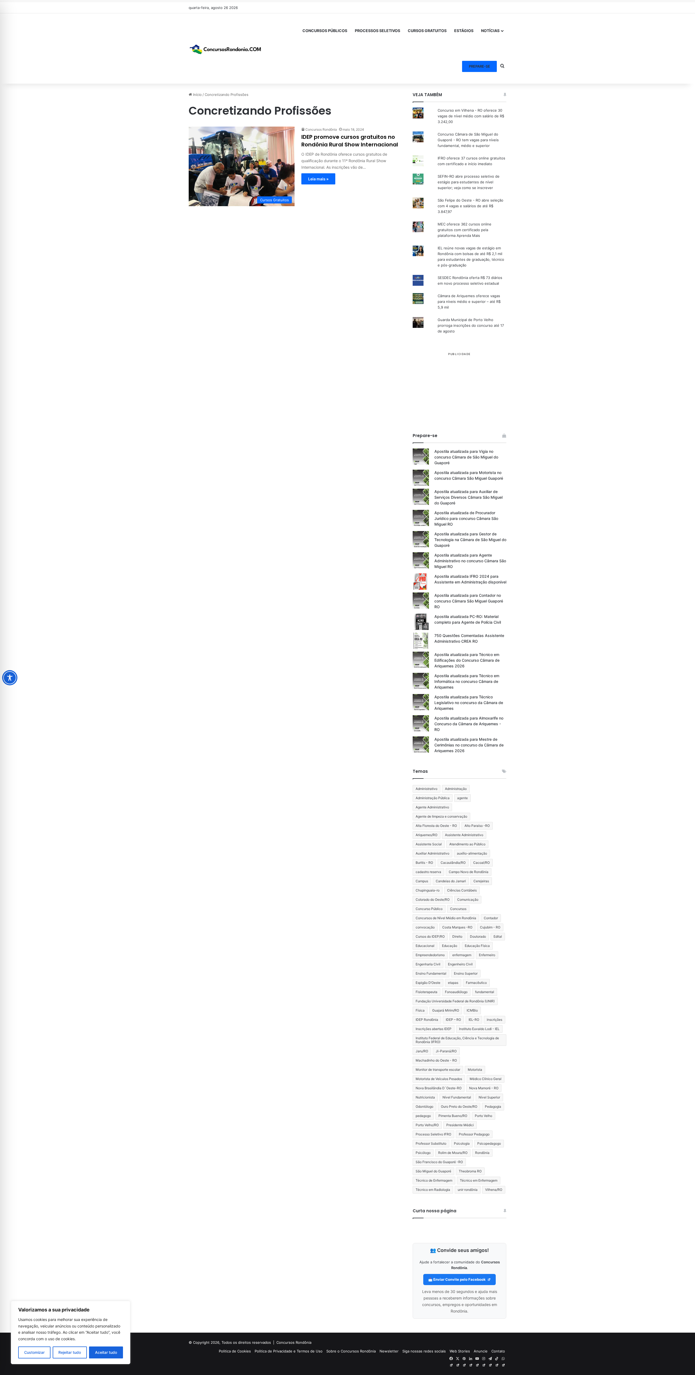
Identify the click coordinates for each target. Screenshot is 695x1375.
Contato (498, 1351)
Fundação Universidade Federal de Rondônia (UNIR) (455, 1001)
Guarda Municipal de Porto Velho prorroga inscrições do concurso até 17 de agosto (471, 325)
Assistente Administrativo (464, 835)
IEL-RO (474, 1020)
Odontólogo (424, 1106)
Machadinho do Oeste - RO (436, 1060)
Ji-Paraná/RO (446, 1051)
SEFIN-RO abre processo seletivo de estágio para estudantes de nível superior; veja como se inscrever (469, 182)
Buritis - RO (424, 863)
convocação (425, 927)
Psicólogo (423, 1153)
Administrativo (426, 789)
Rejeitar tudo (69, 1352)
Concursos (458, 909)
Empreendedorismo (430, 955)
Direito (457, 936)
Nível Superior (489, 1097)
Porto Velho (483, 1116)
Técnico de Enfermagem (434, 1180)
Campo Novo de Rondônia (468, 872)
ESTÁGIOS (463, 30)
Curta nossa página (434, 1211)
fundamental (484, 992)
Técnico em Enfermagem (478, 1180)
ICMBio (472, 1010)
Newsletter (389, 1351)
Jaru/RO (422, 1051)
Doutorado (478, 936)
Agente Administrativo (432, 807)
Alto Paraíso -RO (477, 826)
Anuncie (481, 1351)
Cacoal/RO (481, 863)
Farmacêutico (476, 983)
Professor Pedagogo (474, 1134)
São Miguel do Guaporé (433, 1171)
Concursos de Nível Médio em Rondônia (446, 918)
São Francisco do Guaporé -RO (439, 1162)
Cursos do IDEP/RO (430, 936)
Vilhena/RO (493, 1190)
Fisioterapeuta (426, 992)
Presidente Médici (460, 1125)
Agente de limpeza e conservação (441, 816)
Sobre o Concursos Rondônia (351, 1351)
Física (420, 1010)
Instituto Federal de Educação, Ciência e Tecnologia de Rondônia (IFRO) (457, 1040)
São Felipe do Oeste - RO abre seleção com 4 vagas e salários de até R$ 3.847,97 (470, 206)
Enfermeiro (487, 955)
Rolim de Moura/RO (452, 1153)
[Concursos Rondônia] (225, 48)
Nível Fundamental (457, 1097)
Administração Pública (433, 798)
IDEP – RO (453, 1020)
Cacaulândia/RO (453, 863)
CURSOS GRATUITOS (427, 30)
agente (462, 798)
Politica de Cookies (235, 1351)
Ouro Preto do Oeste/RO (459, 1106)
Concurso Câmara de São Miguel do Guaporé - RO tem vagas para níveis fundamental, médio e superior (468, 140)
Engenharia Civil (428, 964)
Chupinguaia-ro (428, 890)
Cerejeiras (481, 881)
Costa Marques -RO (457, 927)
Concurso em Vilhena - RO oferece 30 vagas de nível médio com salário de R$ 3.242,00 (471, 116)
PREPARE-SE (479, 66)
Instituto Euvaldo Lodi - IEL (479, 1029)
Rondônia (482, 1153)
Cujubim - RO (490, 927)
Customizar (34, 1352)
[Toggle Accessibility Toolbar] (10, 678)
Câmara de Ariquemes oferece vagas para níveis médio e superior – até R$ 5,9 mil (469, 301)
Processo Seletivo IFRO (433, 1134)
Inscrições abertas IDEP (433, 1029)
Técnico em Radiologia (433, 1190)
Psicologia (462, 1143)
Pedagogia (493, 1106)
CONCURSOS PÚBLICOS (324, 30)
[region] (70, 1332)
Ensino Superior (466, 973)
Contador (491, 918)
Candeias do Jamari (451, 881)
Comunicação (467, 899)
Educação (449, 946)
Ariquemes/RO (426, 835)
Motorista (475, 1070)
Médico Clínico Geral (485, 1079)
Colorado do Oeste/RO (433, 899)
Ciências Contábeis (462, 890)
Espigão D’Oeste (428, 983)
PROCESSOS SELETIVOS (377, 30)
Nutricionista (425, 1097)
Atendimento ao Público (467, 844)
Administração (456, 789)
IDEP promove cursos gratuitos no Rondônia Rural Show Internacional (349, 140)
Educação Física (477, 946)
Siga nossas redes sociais (424, 1351)
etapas (453, 983)
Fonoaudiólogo (456, 992)
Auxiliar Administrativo (432, 853)
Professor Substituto (431, 1143)
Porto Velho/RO (427, 1125)
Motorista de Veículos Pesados (439, 1079)
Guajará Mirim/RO (445, 1010)
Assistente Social (429, 844)
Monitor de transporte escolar (438, 1070)
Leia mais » (318, 179)
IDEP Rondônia (427, 1020)
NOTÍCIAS (490, 30)
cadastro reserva (428, 872)
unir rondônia (468, 1190)
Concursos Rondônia (321, 129)
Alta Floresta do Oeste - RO (436, 826)
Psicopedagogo (489, 1143)
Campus (422, 881)
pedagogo (423, 1116)
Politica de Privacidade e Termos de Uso (289, 1351)
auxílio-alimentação (472, 853)
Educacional (425, 946)
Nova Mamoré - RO (483, 1088)
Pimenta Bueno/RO (452, 1116)
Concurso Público (429, 909)
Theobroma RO (470, 1171)
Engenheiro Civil (460, 964)
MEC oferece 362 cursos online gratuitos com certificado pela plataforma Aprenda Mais (464, 230)
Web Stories (460, 1351)
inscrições (494, 1020)
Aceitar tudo (106, 1352)
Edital (498, 936)
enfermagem (461, 955)
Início (197, 94)
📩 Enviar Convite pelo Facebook (457, 1279)
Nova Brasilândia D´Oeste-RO (439, 1088)
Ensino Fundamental (431, 973)
